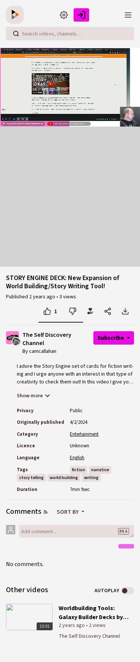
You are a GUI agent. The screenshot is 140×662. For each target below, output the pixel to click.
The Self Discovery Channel (46, 339)
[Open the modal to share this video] (107, 311)
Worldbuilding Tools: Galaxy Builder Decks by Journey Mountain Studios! (91, 613)
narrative (100, 470)
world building (64, 478)
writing (91, 478)
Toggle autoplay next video (127, 590)
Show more (30, 396)
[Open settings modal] (64, 15)
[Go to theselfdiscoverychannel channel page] (16, 341)
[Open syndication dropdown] (45, 512)
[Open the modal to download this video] (125, 311)
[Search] (16, 33)
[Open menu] (128, 15)
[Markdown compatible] (123, 531)
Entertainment (84, 434)
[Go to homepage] (16, 15)
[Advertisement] (70, 197)
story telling (31, 478)
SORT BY (68, 512)
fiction (78, 470)
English (77, 457)
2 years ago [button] (42, 297)
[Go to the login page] (81, 15)
